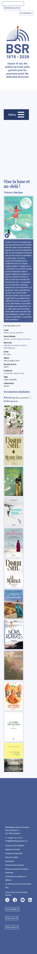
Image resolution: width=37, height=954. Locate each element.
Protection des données (14, 865)
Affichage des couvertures (18, 398)
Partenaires (9, 861)
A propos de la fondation (14, 845)
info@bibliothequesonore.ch (16, 841)
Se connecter (25, 13)
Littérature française (12, 345)
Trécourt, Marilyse (13, 192)
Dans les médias (11, 857)
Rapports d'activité (12, 849)
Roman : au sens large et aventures (17, 339)
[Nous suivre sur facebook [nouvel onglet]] (15, 900)
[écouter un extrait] (6, 235)
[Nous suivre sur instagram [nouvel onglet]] (7, 900)
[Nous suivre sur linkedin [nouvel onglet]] (30, 900)
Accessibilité (11, 909)
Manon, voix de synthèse (13, 333)
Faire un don (11, 927)
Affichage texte (12, 401)
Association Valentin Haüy (14, 373)
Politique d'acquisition (13, 853)
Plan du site (10, 918)
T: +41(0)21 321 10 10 (13, 838)
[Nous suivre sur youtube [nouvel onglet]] (23, 900)
